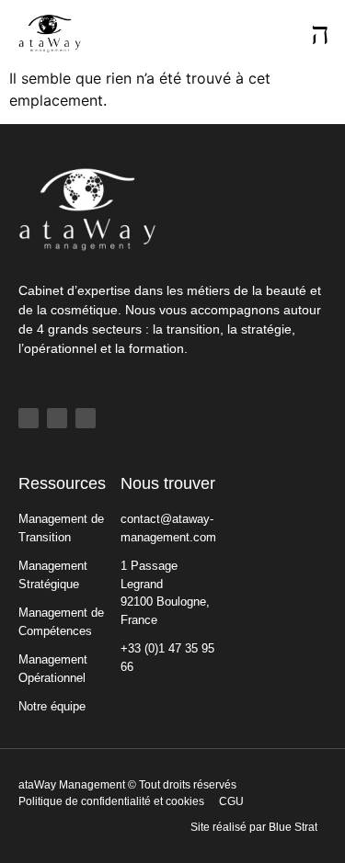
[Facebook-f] (28, 418)
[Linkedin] (57, 418)
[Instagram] (85, 418)
